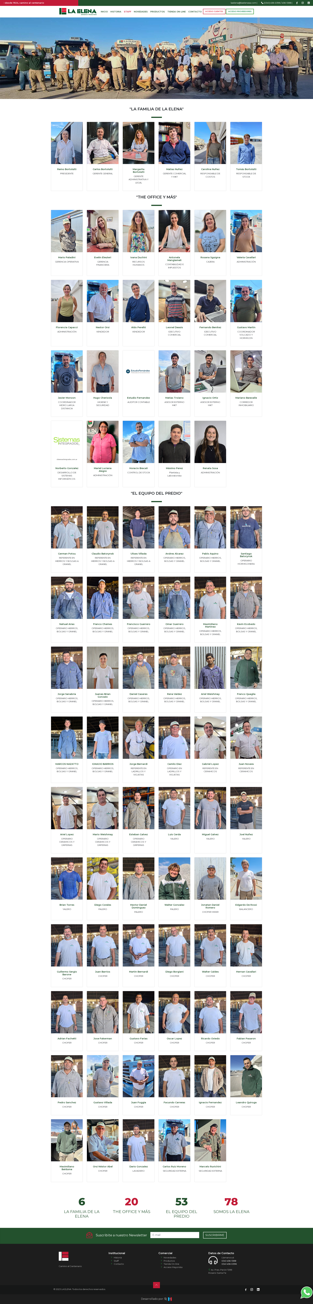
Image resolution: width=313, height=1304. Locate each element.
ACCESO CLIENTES (214, 11)
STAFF (127, 11)
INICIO (104, 11)
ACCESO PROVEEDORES (240, 11)
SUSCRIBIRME (214, 1235)
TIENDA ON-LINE (176, 11)
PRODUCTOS (157, 11)
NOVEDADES (141, 11)
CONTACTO (195, 11)
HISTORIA (115, 11)
